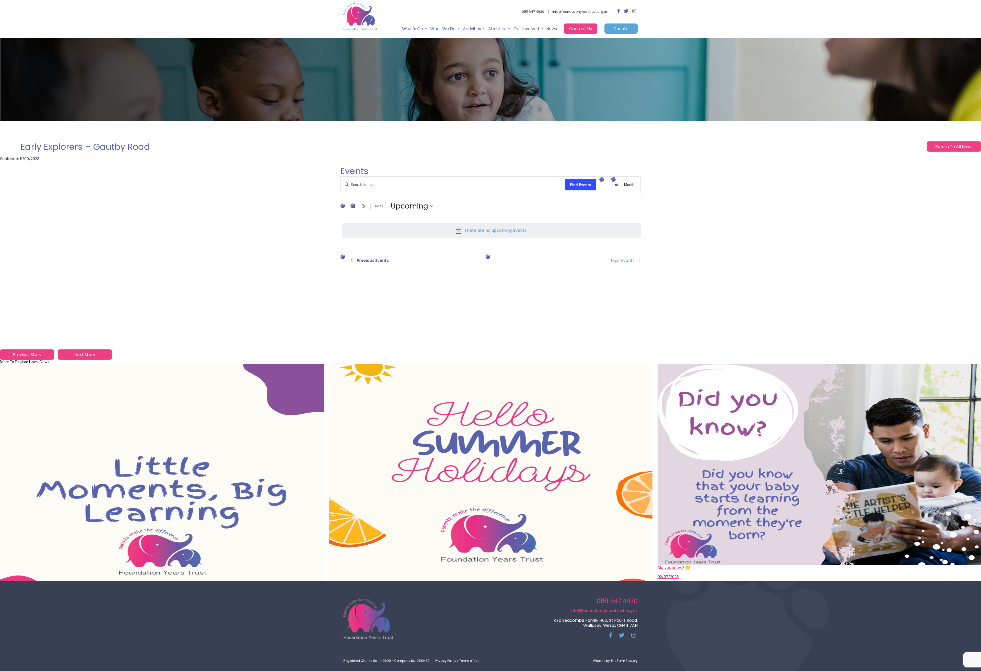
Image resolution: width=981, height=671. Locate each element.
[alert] (491, 230)
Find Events (580, 184)
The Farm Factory (624, 660)
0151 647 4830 (533, 11)
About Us (497, 29)
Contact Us (580, 29)
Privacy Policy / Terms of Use (457, 660)
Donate (620, 29)
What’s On (412, 29)
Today (379, 206)
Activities (472, 29)
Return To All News (954, 147)
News (551, 29)
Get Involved (526, 29)
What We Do (443, 29)
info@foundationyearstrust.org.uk (580, 11)
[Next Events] (363, 206)
